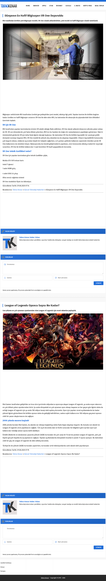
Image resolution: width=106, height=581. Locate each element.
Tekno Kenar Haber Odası (29, 237)
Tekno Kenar (17, 190)
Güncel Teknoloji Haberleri (34, 190)
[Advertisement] (53, 96)
